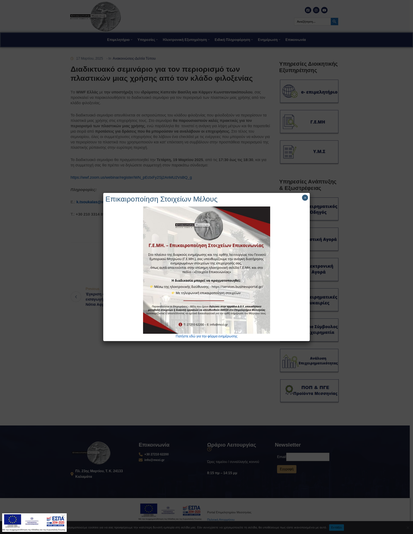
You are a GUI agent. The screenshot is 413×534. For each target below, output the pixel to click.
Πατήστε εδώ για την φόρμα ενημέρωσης (206, 336)
